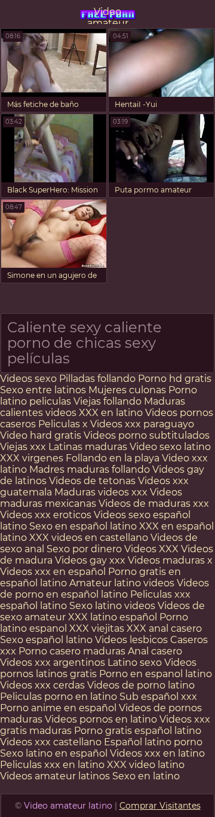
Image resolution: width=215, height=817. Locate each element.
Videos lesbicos (131, 639)
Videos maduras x (170, 560)
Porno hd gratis (174, 378)
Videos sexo (28, 378)
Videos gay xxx (90, 560)
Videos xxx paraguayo (142, 424)
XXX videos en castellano (89, 537)
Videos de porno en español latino (104, 588)
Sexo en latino (146, 776)
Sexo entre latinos (43, 390)
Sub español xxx (158, 696)
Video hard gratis (42, 435)
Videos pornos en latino (101, 719)
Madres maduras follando (90, 469)
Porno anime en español (58, 708)
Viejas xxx (23, 446)
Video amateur (107, 15)
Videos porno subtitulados (147, 435)
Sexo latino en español (54, 753)
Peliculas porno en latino (58, 696)
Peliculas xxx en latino (52, 764)
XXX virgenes (31, 458)
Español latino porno (153, 742)
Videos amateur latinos (55, 776)
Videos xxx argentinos (52, 662)
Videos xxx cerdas (43, 685)
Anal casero (155, 651)
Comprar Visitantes (160, 805)
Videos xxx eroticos (45, 515)
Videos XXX (151, 549)
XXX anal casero (164, 628)
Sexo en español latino (83, 526)
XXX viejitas (96, 628)
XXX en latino (111, 412)
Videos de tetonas (92, 480)
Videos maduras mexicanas (91, 497)
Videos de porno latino (141, 685)
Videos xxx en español (53, 571)
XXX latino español (113, 617)
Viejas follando (108, 401)
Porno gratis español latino (137, 730)
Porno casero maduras (72, 651)
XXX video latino (146, 764)
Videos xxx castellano (51, 742)
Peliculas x (63, 424)
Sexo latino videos (112, 605)
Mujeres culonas (127, 390)
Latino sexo (135, 662)
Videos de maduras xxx (154, 503)
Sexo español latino (46, 639)
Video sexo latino (170, 446)
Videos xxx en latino (157, 753)
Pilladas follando (98, 378)
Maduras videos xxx (101, 492)
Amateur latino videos (121, 583)
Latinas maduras (87, 446)
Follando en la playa (112, 458)
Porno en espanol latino (155, 674)
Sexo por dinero (85, 549)
